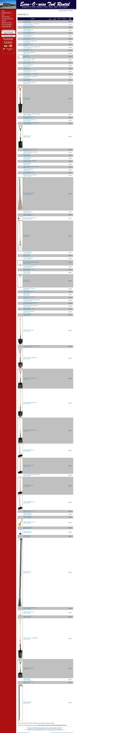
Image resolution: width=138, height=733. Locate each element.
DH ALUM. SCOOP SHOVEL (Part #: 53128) (29, 83)
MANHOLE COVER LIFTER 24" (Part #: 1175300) (30, 176)
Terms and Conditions (7, 24)
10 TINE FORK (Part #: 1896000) (27, 22)
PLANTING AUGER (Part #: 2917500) (27, 253)
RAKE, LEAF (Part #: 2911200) (27, 281)
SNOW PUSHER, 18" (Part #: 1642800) (28, 517)
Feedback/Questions (6, 26)
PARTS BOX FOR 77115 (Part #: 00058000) (28, 215)
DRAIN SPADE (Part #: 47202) (26, 99)
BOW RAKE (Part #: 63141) (26, 56)
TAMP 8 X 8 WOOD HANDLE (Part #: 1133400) (29, 608)
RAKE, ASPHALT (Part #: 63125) (27, 273)
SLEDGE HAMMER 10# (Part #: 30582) (28, 466)
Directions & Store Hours (7, 18)
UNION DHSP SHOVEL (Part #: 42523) (28, 668)
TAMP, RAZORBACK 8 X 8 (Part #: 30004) (29, 613)
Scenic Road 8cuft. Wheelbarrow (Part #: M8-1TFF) (30, 306)
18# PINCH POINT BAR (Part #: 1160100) (28, 30)
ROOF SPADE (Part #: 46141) (26, 295)
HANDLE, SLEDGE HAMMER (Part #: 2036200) (29, 161)
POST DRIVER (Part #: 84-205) (26, 255)
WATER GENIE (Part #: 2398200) (27, 680)
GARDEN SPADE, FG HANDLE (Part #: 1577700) (30, 150)
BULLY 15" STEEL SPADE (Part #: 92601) (29, 60)
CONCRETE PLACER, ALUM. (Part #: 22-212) (29, 71)
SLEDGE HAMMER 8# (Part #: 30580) (28, 486)
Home (3, 10)
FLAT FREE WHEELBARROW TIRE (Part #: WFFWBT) (31, 123)
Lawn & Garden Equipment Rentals (40, 730)
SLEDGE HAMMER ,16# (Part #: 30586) (28, 450)
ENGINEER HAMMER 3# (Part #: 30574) (28, 117)
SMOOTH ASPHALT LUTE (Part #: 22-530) (29, 511)
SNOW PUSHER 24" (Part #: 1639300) (27, 514)
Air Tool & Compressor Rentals (49, 729)
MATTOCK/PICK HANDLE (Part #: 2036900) (29, 194)
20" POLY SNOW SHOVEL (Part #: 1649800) (29, 33)
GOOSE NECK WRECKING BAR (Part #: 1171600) (30, 153)
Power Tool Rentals (31, 730)
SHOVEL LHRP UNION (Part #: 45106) (28, 331)
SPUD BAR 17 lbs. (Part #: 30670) (27, 572)
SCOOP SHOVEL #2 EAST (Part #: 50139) (29, 309)
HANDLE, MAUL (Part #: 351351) (27, 155)
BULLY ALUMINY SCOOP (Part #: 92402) (29, 63)
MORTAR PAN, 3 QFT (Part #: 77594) (28, 212)
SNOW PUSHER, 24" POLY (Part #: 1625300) (29, 522)
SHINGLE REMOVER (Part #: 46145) (28, 315)
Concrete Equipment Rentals (60, 729)
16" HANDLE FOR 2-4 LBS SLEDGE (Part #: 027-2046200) (31, 24)
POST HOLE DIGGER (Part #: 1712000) (28, 258)
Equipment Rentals (6, 12)
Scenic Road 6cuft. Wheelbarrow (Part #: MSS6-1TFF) (30, 303)
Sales (3, 14)
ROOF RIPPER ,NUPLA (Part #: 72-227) (28, 292)
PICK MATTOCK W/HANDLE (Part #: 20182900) (29, 218)
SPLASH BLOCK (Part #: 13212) (27, 536)
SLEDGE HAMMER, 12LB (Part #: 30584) (29, 502)
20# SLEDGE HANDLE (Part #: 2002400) (28, 36)
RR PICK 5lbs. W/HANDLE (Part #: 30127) (29, 297)
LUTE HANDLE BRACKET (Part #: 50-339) (29, 173)
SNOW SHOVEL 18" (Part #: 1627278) (27, 532)
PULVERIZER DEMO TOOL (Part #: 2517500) (29, 267)
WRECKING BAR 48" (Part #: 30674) (28, 703)
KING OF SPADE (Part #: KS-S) (27, 164)
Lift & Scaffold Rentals (28, 729)
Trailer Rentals (59, 730)
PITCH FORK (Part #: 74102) (26, 236)
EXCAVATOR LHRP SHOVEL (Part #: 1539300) (29, 120)
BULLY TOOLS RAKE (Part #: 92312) (28, 66)
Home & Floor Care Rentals (51, 730)
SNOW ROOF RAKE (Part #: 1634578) (27, 528)
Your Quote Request (62, 10)
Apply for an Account (6, 22)
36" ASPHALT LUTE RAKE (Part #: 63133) (29, 39)
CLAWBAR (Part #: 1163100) (27, 68)
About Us (4, 20)
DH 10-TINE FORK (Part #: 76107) (27, 80)
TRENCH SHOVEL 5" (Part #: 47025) (28, 617)
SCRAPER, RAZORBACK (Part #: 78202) (29, 312)
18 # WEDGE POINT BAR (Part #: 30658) (28, 27)
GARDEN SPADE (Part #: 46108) (27, 136)
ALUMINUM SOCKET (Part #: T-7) (28, 50)
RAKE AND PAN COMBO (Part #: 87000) (28, 270)
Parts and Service (6, 16)
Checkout (70, 10)
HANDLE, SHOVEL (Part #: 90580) (27, 158)
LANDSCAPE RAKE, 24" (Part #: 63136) (28, 170)
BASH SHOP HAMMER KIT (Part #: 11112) (29, 53)
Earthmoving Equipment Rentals (38, 729)
